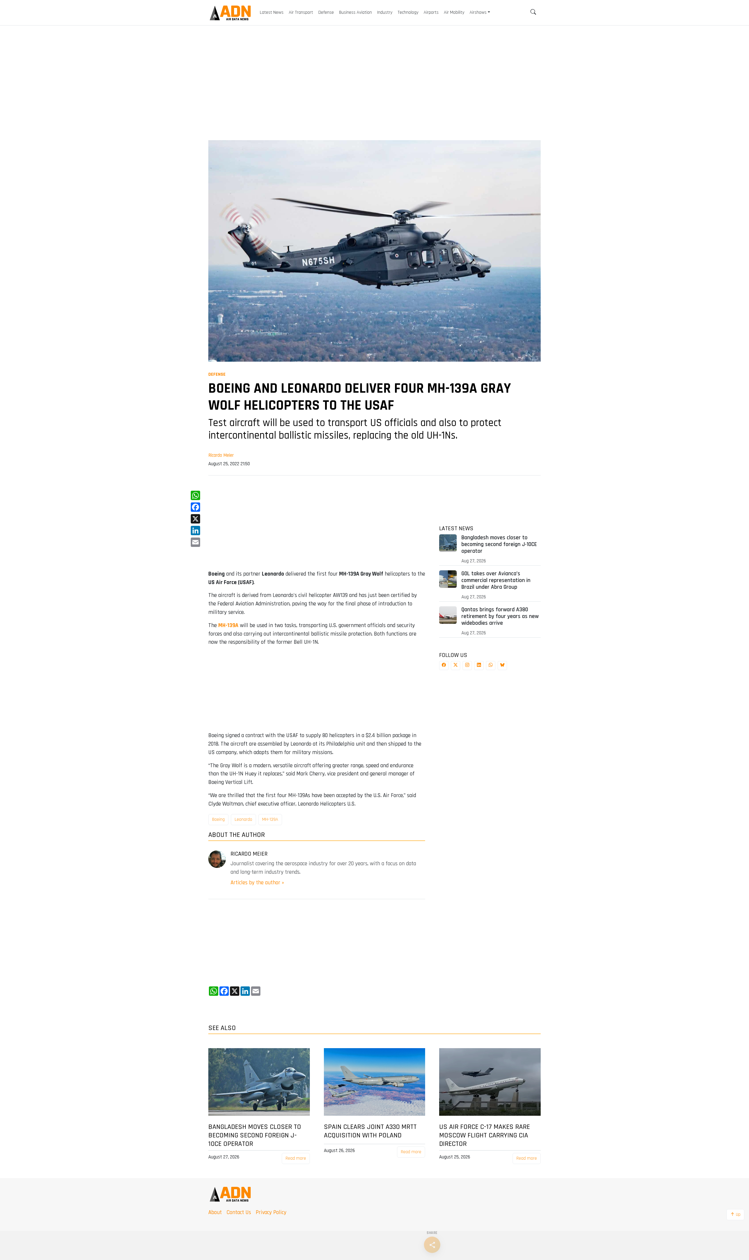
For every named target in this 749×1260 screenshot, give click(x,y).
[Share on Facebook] (444, 665)
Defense (217, 374)
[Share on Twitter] (455, 665)
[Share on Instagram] (467, 665)
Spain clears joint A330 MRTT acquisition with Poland (370, 1131)
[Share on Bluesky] (502, 665)
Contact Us (238, 1212)
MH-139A (270, 819)
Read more (296, 1158)
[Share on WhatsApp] (490, 665)
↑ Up (735, 1214)
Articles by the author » (257, 882)
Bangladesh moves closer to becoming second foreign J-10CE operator (499, 544)
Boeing (218, 819)
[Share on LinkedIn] (479, 665)
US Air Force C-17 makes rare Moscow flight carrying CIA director (484, 1135)
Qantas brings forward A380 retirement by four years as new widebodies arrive (500, 616)
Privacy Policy (271, 1212)
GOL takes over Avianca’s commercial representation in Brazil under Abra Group (495, 580)
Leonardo (243, 819)
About (215, 1212)
